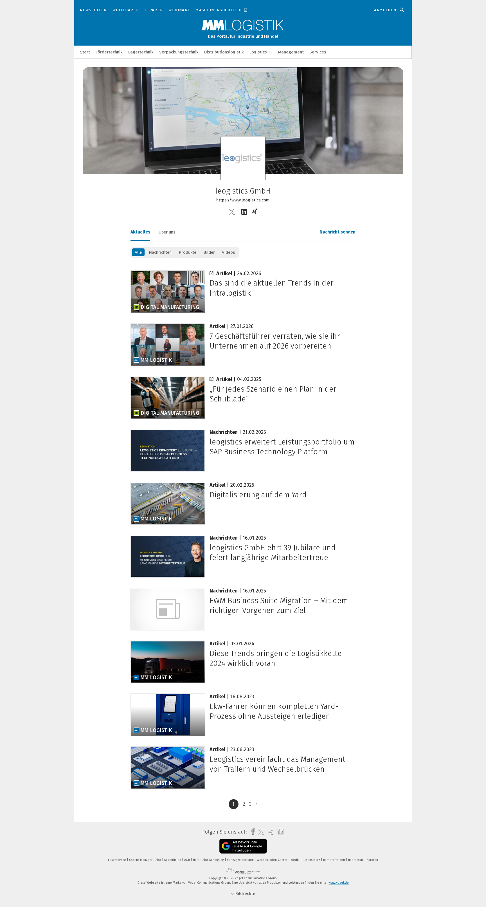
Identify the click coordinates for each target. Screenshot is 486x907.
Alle (138, 252)
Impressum (356, 860)
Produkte (187, 252)
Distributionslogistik (224, 52)
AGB (187, 860)
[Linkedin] (244, 212)
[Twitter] (232, 212)
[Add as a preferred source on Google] (243, 846)
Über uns (167, 232)
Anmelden (385, 10)
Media (295, 860)
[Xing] (255, 211)
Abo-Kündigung (213, 860)
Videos (228, 252)
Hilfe (196, 860)
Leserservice (117, 860)
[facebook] (252, 831)
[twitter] (260, 832)
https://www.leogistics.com (243, 200)
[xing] (269, 831)
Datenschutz (312, 860)
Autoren (372, 860)
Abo (159, 860)
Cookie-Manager (141, 860)
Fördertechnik (109, 52)
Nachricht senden (338, 232)
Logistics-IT (260, 52)
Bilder (209, 252)
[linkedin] (279, 832)
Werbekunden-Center (272, 860)
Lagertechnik (141, 52)
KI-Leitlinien (173, 860)
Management (291, 52)
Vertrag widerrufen (241, 860)
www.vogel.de (338, 882)
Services (317, 52)
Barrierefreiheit (334, 860)
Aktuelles (140, 232)
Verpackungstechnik (179, 52)
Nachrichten (160, 252)
